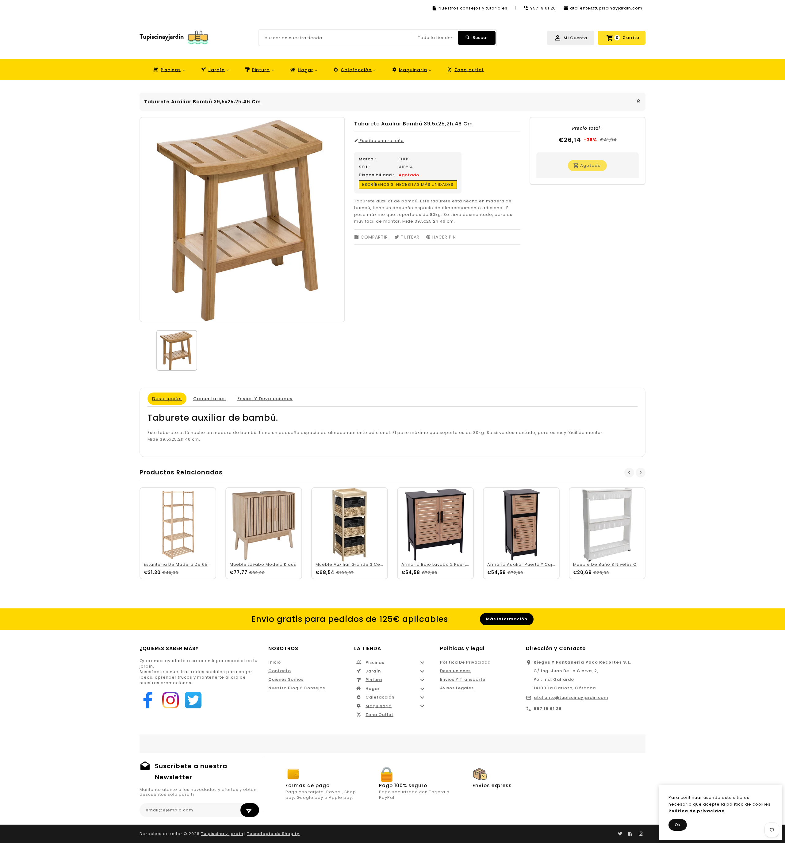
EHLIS (404, 159)
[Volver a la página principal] (639, 101)
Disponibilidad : (376, 175)
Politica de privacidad (465, 662)
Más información (506, 619)
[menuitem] (168, 70)
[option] (177, 350)
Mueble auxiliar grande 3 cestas (353, 564)
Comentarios (209, 399)
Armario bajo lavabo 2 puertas (436, 564)
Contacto (279, 671)
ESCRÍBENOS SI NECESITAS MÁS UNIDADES (408, 184)
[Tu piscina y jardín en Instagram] (640, 833)
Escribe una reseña (381, 141)
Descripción (167, 399)
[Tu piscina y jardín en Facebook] (630, 833)
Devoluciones (455, 671)
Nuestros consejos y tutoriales (472, 8)
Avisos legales (457, 688)
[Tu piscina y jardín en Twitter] (620, 833)
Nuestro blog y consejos (296, 688)
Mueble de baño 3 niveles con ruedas (617, 564)
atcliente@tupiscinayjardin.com (571, 697)
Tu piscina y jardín (222, 834)
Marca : (367, 159)
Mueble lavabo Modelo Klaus (263, 564)
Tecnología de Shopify (273, 834)
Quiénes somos (286, 679)
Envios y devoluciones (265, 399)
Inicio (274, 662)
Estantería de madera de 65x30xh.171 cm (190, 564)
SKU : (364, 167)
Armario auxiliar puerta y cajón (522, 564)
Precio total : (587, 128)
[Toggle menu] (422, 662)
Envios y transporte (462, 679)
